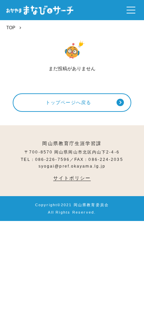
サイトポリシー (72, 178)
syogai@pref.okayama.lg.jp (72, 166)
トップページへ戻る (68, 102)
